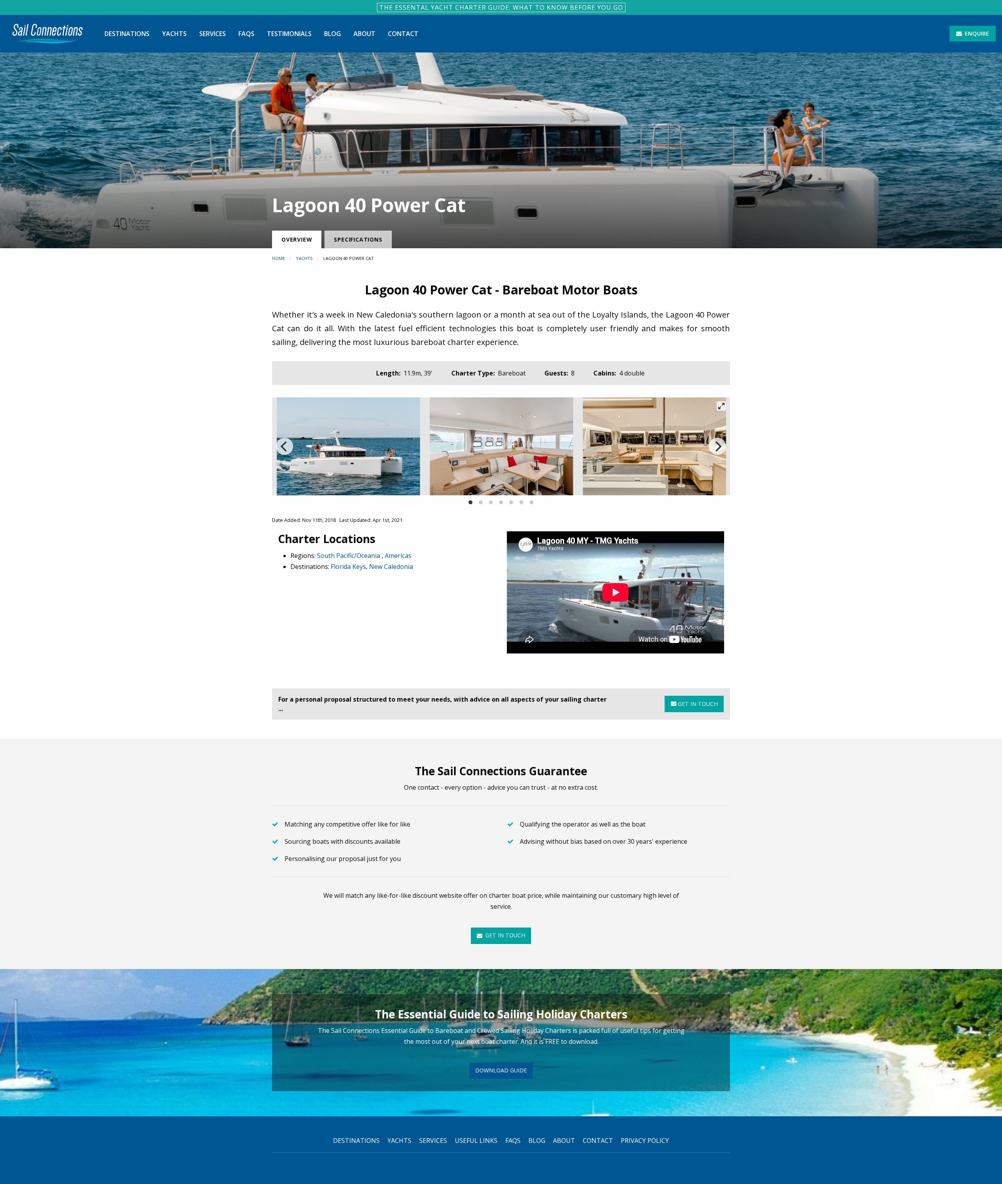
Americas (398, 555)
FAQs (246, 33)
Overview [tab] (296, 239)
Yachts (174, 33)
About (364, 33)
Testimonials (289, 33)
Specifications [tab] (358, 239)
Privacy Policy (645, 1140)
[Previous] (284, 446)
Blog (332, 33)
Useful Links (476, 1140)
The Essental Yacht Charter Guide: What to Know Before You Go (501, 7)
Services (212, 33)
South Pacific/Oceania (349, 555)
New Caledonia (391, 566)
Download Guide (501, 1070)
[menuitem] (47, 34)
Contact (403, 33)
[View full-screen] (721, 406)
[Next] (717, 446)
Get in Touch (697, 704)
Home (278, 258)
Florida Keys (348, 566)
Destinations (127, 33)
